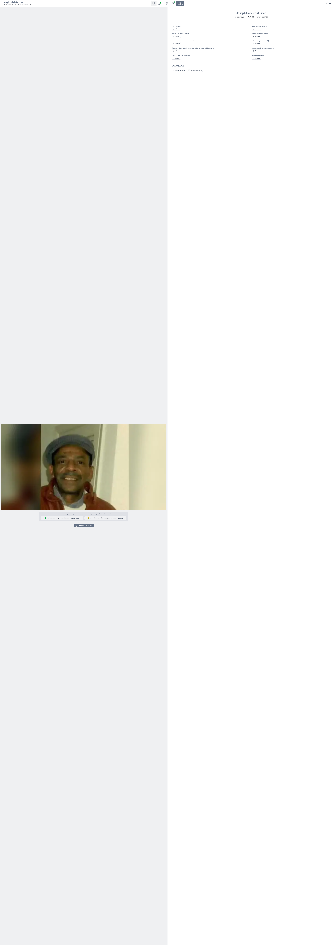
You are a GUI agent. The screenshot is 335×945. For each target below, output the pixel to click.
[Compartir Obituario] (326, 3)
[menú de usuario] (330, 3)
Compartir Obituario (85, 526)
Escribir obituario (180, 70)
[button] (83, 466)
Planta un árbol (74, 518)
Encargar (120, 518)
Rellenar (177, 29)
